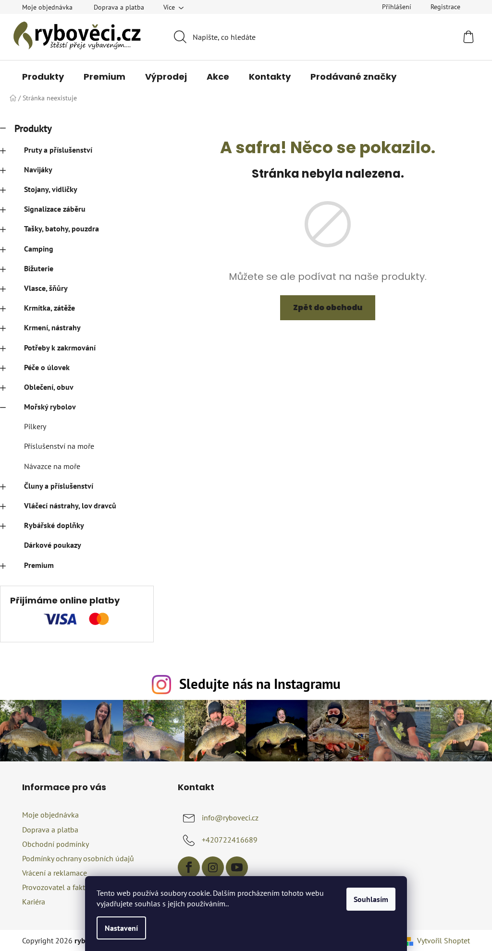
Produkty (33, 128)
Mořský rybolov (50, 406)
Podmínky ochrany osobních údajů (78, 858)
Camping (38, 248)
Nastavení (121, 928)
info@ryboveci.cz (230, 817)
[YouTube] (237, 867)
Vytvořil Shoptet (443, 940)
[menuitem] (43, 76)
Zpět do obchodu (327, 307)
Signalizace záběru (55, 209)
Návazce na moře (52, 466)
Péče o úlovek (47, 367)
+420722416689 (230, 839)
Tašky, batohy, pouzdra (61, 228)
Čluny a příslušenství (58, 486)
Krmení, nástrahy (52, 327)
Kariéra (33, 901)
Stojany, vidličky (50, 189)
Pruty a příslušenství (58, 150)
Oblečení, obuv (49, 387)
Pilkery (35, 426)
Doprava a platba (119, 7)
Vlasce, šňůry (46, 288)
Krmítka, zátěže (49, 308)
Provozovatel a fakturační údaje (73, 887)
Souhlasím (371, 899)
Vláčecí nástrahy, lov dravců (70, 505)
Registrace (445, 6)
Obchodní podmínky (55, 844)
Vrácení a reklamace (54, 873)
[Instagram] (213, 867)
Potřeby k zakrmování (60, 347)
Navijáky (38, 169)
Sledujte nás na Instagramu (260, 684)
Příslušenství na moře (59, 446)
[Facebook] (189, 867)
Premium (39, 565)
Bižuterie (38, 268)
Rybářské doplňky (54, 525)
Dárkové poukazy (52, 545)
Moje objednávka (47, 7)
